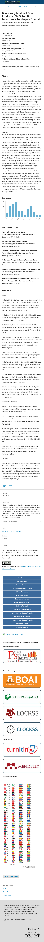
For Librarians (7, 895)
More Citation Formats (10, 521)
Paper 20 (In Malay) (11, 486)
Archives (11, 7)
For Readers (7, 889)
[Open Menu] (2, 2)
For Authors (6, 892)
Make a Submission (11, 876)
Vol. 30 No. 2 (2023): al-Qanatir (25, 7)
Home (4, 7)
